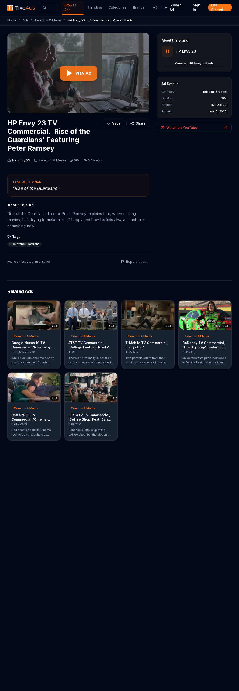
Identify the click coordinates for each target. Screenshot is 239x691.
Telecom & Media (48, 20)
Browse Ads (70, 7)
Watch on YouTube (181, 127)
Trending (94, 7)
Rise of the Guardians (24, 244)
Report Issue (136, 262)
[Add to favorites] (49, 305)
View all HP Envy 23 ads (194, 63)
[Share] (56, 305)
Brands (138, 7)
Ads (25, 20)
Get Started (217, 7)
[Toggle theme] (155, 7)
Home (12, 20)
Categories (118, 7)
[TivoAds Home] (21, 8)
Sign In (196, 7)
